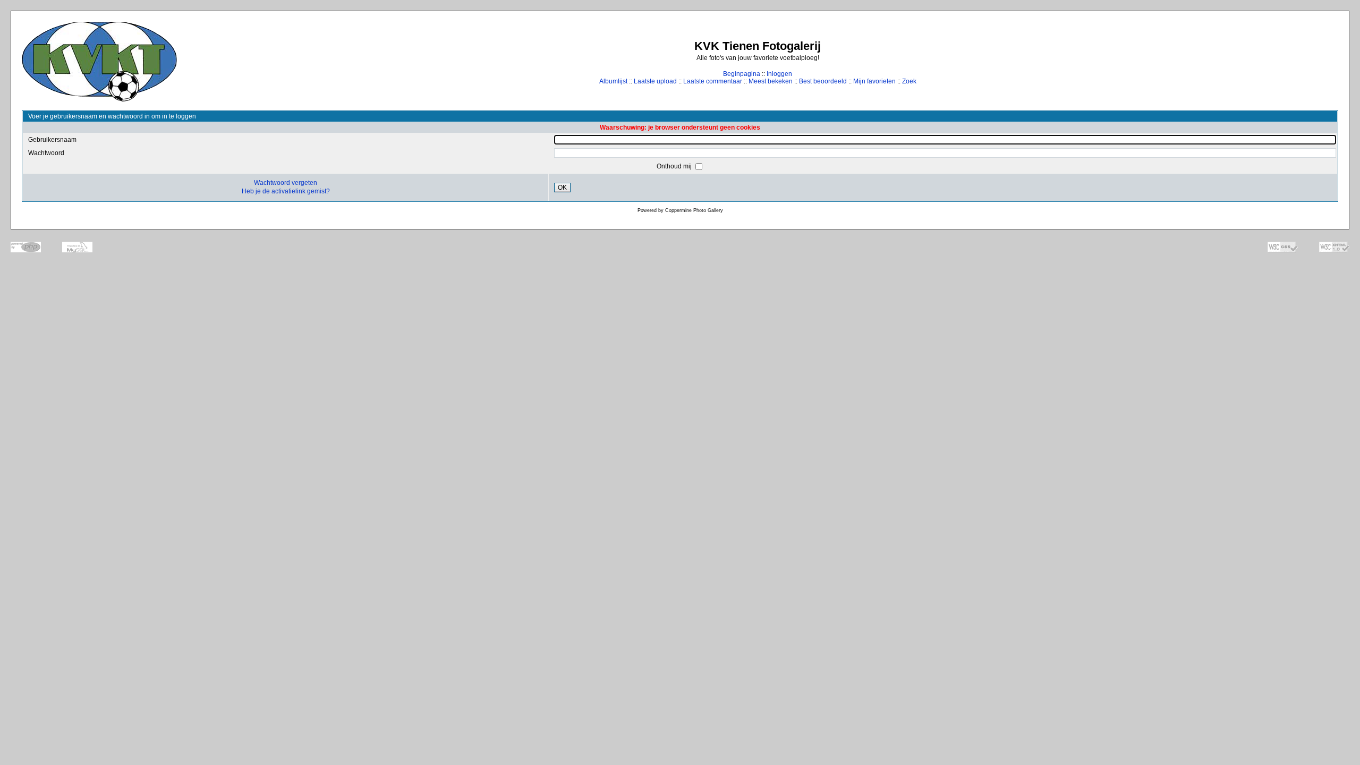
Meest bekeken (771, 81)
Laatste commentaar (712, 81)
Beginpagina (741, 74)
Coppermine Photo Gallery (694, 210)
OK (562, 187)
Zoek (909, 81)
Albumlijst (613, 81)
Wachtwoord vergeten (285, 182)
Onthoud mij (675, 166)
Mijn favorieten (874, 81)
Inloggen (779, 74)
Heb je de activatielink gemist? (286, 191)
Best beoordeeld (823, 81)
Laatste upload (655, 81)
